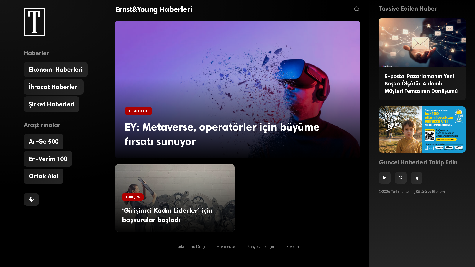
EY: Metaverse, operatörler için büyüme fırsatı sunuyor (222, 134)
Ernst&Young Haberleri (153, 9)
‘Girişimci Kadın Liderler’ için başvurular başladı (167, 215)
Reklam (292, 247)
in (385, 177)
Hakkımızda (227, 247)
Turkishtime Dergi (191, 247)
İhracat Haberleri (54, 86)
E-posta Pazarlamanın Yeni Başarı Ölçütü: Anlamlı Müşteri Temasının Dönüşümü (421, 83)
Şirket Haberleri (52, 104)
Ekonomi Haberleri (56, 69)
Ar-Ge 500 (44, 141)
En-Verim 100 (48, 159)
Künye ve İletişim (261, 247)
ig (416, 177)
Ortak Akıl (43, 176)
